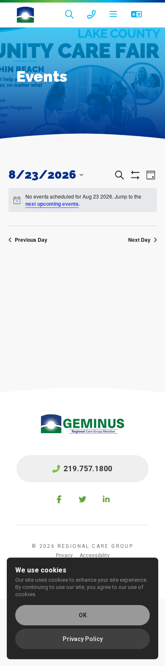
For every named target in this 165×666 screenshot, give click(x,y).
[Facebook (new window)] (59, 499)
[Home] (25, 15)
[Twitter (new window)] (82, 499)
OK (83, 615)
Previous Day (31, 239)
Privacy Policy (83, 639)
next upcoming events (52, 203)
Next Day (139, 239)
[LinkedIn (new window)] (106, 499)
